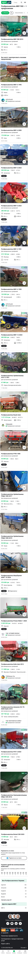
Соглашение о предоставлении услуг (12, 940)
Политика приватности (9, 936)
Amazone (13, 888)
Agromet (13, 885)
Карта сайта (5, 944)
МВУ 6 (13, 908)
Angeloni (13, 891)
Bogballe (13, 894)
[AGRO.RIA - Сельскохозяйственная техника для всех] (6, 2)
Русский (23, 947)
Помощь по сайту (14, 920)
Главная (3, 952)
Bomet (13, 897)
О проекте (4, 933)
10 (26, 874)
